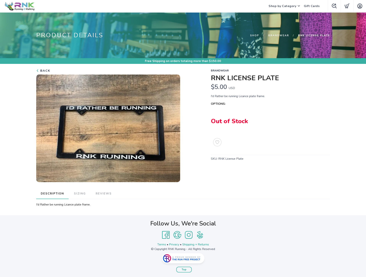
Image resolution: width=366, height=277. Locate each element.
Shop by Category (282, 6)
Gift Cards (312, 6)
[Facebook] (166, 235)
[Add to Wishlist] (217, 142)
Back (44, 71)
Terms (161, 244)
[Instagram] (188, 235)
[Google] (177, 235)
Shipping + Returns (195, 244)
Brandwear (278, 35)
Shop (254, 35)
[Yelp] (200, 235)
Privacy (174, 244)
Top (184, 269)
